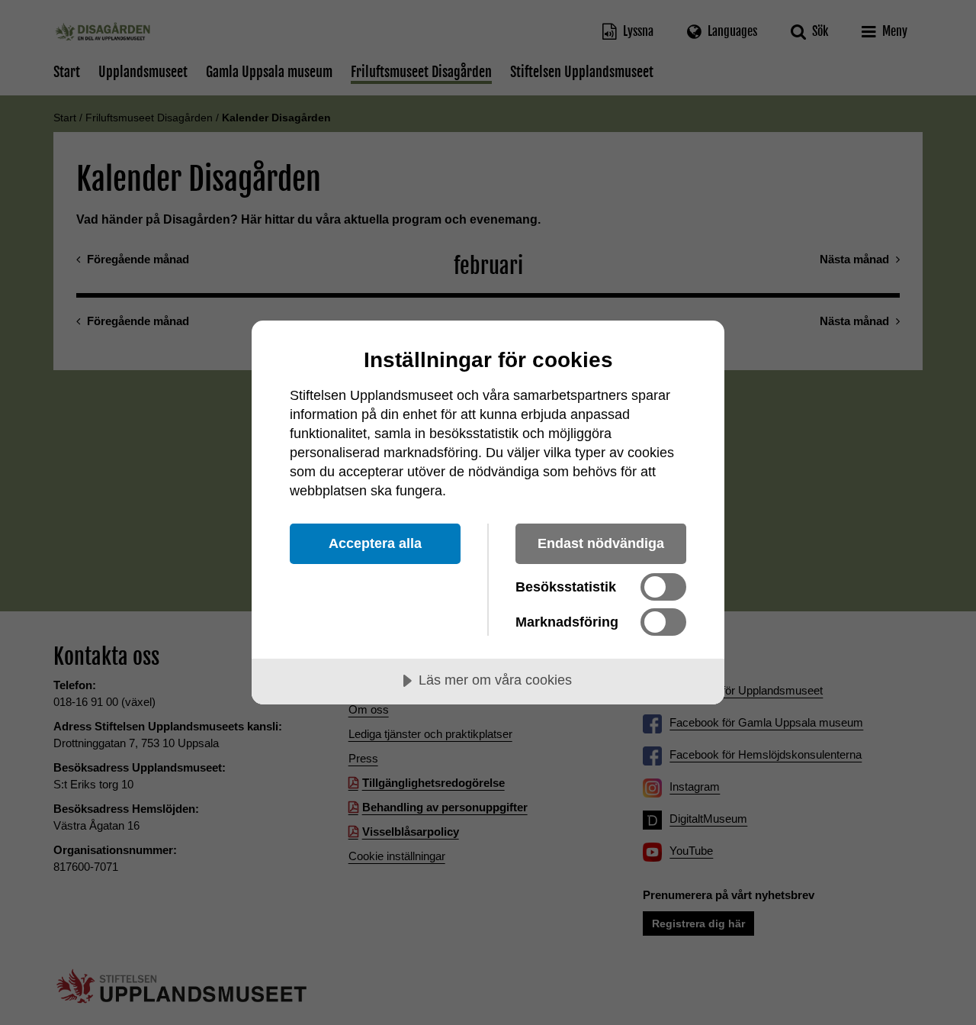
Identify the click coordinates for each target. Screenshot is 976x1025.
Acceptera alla (375, 543)
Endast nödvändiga (601, 543)
